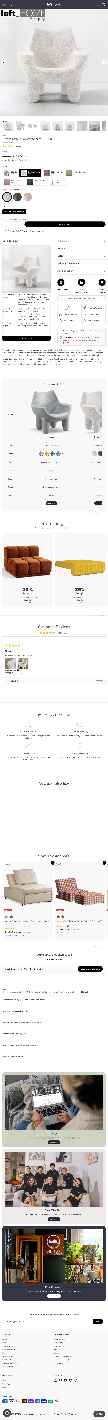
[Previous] (3, 62)
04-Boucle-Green (17, 197)
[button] (18, 670)
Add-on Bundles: (70, 337)
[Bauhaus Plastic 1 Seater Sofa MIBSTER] (51, 412)
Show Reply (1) (13, 681)
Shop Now (51, 503)
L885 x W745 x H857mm (14, 212)
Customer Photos (9, 1349)
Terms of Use (45, 1414)
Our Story (6, 1339)
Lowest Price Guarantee (63, 1356)
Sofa (65, 340)
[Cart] (103, 4)
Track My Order (59, 1339)
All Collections (7, 1367)
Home (4, 135)
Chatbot (84, 992)
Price (4, 152)
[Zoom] (54, 62)
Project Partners (8, 1356)
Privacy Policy (60, 1414)
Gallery (4, 1343)
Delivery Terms (59, 1346)
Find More (54, 1142)
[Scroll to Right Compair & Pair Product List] (96, 511)
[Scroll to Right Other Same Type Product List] (102, 946)
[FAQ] (54, 1102)
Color (13, 189)
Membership (58, 1343)
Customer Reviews (9, 1346)
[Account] (97, 4)
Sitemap (72, 1414)
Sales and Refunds (61, 1349)
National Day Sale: (70, 331)
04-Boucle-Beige (27, 197)
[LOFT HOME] (54, 4)
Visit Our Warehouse (10, 1363)
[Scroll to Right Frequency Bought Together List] (102, 612)
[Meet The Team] (54, 1179)
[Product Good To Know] (26, 293)
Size (4, 206)
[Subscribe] (98, 1321)
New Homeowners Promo (63, 1360)
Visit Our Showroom (10, 1360)
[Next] (104, 62)
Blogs (4, 1353)
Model (5, 166)
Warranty (57, 1353)
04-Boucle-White (7, 197)
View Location (54, 1296)
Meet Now (54, 1219)
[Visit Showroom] (54, 1256)
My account (58, 1363)
